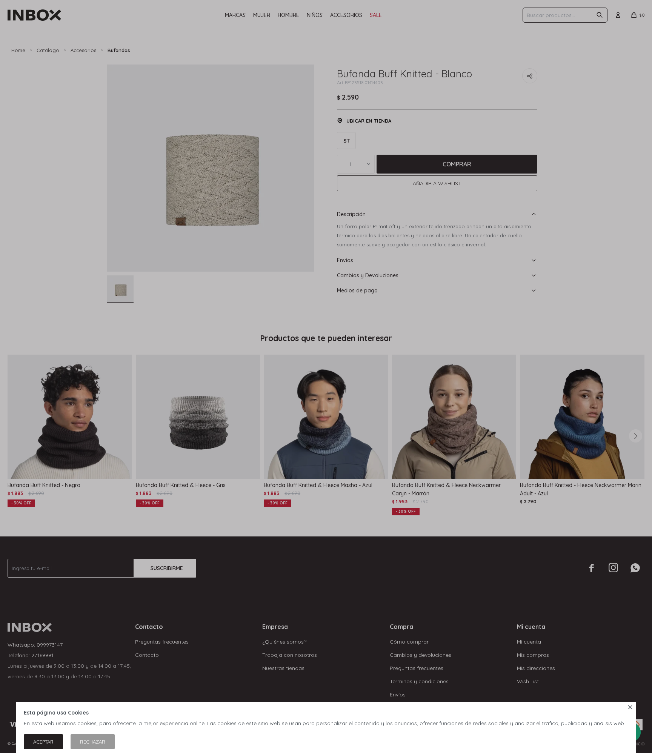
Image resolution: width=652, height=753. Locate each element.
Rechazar (92, 742)
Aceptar (43, 742)
